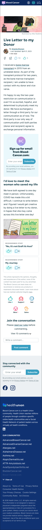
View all (8, 479)
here (30, 292)
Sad (30, 299)
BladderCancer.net (12, 471)
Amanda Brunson (18, 49)
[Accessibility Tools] (28, 2)
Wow (14, 309)
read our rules (21, 325)
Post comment (21, 347)
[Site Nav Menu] (39, 2)
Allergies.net (9, 448)
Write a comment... (14, 340)
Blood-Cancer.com (12, 475)
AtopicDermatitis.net (13, 459)
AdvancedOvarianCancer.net (17, 444)
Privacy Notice (19, 523)
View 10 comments (20, 333)
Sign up (34, 514)
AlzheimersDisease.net (14, 451)
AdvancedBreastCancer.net (16, 440)
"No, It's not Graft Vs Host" (19, 246)
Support (20, 299)
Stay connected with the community (16, 365)
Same (25, 309)
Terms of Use (33, 523)
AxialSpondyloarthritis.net (16, 467)
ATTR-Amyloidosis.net (14, 463)
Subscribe (29, 161)
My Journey (11, 262)
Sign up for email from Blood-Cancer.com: (21, 152)
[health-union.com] (13, 405)
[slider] (21, 237)
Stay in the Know (21, 499)
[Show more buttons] (36, 237)
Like (9, 299)
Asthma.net (8, 455)
